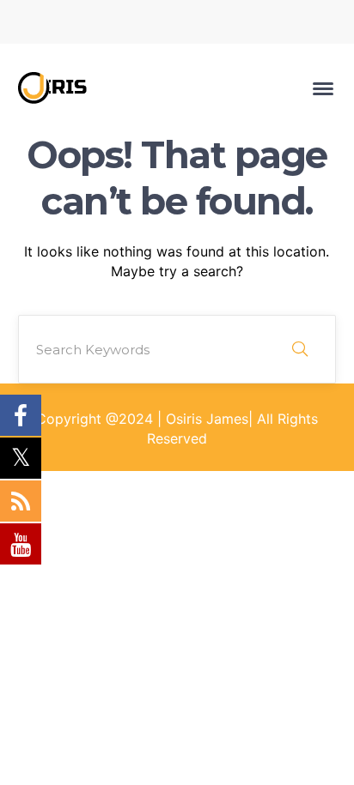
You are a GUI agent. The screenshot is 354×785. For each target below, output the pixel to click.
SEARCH (300, 349)
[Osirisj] (61, 86)
